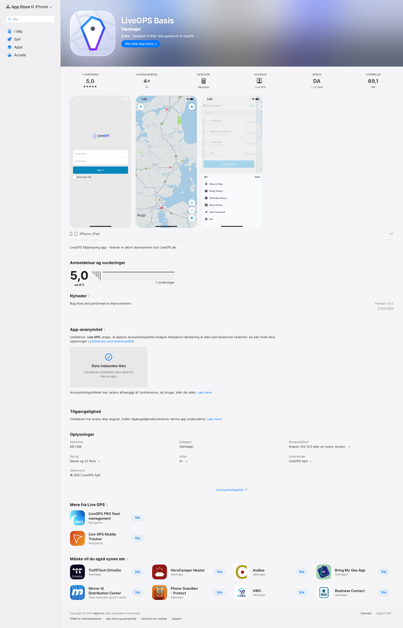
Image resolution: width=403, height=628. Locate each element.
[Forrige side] (65, 582)
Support (176, 618)
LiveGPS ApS (298, 461)
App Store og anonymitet (121, 618)
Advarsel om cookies (154, 618)
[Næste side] (398, 582)
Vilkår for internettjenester (85, 618)
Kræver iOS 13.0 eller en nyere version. (317, 446)
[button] (30, 31)
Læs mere (205, 392)
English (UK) (383, 613)
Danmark (366, 613)
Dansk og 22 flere (83, 461)
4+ (181, 461)
